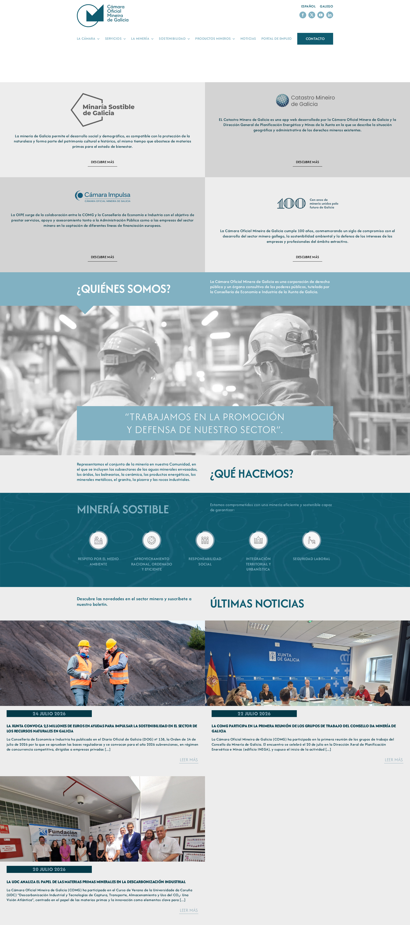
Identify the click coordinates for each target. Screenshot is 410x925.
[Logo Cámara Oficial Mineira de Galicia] (103, 6)
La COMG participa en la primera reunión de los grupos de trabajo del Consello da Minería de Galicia (304, 728)
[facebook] (302, 15)
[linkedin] (329, 15)
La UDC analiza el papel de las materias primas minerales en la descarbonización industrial (96, 882)
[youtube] (320, 15)
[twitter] (311, 15)
